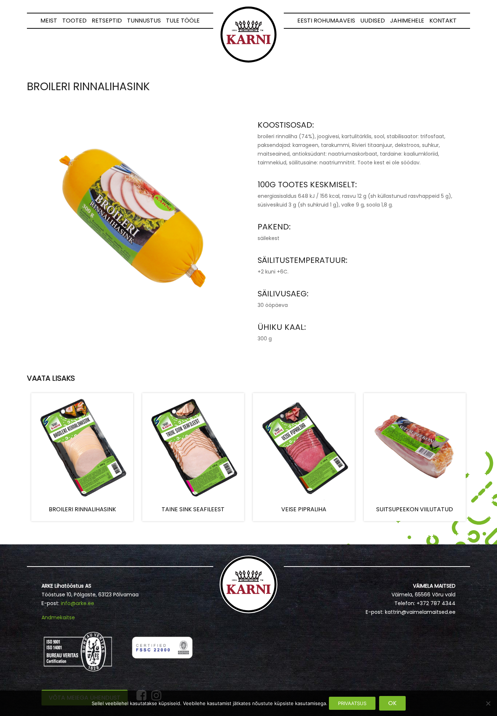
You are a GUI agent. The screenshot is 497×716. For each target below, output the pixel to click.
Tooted (74, 20)
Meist (48, 20)
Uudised (372, 20)
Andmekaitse (58, 617)
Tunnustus (144, 20)
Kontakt (443, 20)
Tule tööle (183, 20)
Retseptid (107, 20)
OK (392, 703)
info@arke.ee (77, 603)
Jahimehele (407, 20)
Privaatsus (352, 703)
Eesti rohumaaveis (326, 20)
